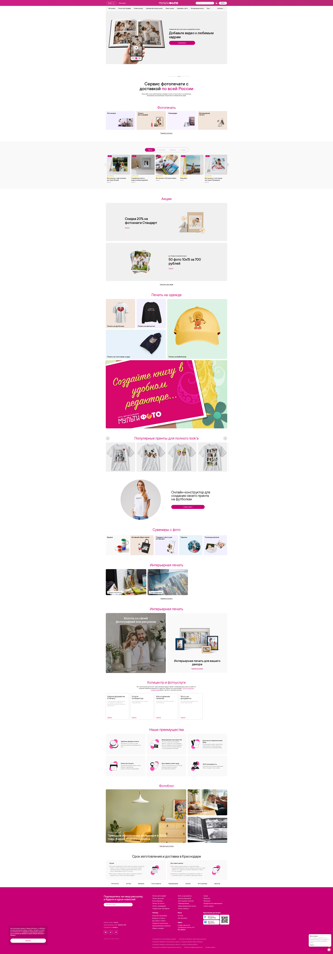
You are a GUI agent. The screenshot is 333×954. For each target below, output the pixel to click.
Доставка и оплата (158, 921)
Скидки (183, 150)
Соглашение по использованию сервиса (164, 939)
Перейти (109, 717)
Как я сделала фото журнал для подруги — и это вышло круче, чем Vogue (201, 811)
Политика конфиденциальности (193, 947)
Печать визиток (156, 883)
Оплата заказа (208, 906)
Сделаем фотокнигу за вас (154, 8)
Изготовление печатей (185, 901)
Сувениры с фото (182, 8)
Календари (172, 113)
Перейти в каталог (166, 133)
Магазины (141, 883)
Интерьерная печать (197, 8)
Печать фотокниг (158, 898)
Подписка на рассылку (160, 923)
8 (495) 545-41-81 (184, 925)
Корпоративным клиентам (161, 926)
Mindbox (12, 935)
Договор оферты (210, 947)
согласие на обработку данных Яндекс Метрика (28, 933)
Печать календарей (159, 906)
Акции (206, 896)
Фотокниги (111, 8)
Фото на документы (185, 896)
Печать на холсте (158, 903)
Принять (28, 941)
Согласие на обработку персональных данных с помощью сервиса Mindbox (175, 944)
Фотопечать (115, 883)
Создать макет (187, 507)
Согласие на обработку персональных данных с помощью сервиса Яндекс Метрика (177, 941)
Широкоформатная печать (187, 906)
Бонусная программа (159, 915)
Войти (223, 3)
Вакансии (217, 883)
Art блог (128, 883)
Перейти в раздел (197, 668)
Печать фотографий (124, 8)
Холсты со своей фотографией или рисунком (136, 619)
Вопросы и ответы (158, 918)
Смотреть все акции (166, 284)
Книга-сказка (170, 8)
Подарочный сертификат (161, 908)
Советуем (161, 150)
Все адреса (181, 929)
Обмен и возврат (158, 928)
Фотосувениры (202, 883)
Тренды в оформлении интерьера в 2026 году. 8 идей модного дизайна (137, 837)
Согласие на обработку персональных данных (192, 939)
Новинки (172, 150)
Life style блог (182, 918)
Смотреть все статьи (166, 846)
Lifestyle (188, 883)
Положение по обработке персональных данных (166, 947)
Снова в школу (138, 8)
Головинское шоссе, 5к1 (186, 927)
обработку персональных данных (33, 931)
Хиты (150, 150)
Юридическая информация (213, 903)
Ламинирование (173, 883)
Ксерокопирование (184, 898)
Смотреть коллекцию (182, 51)
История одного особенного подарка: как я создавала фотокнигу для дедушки (200, 839)
